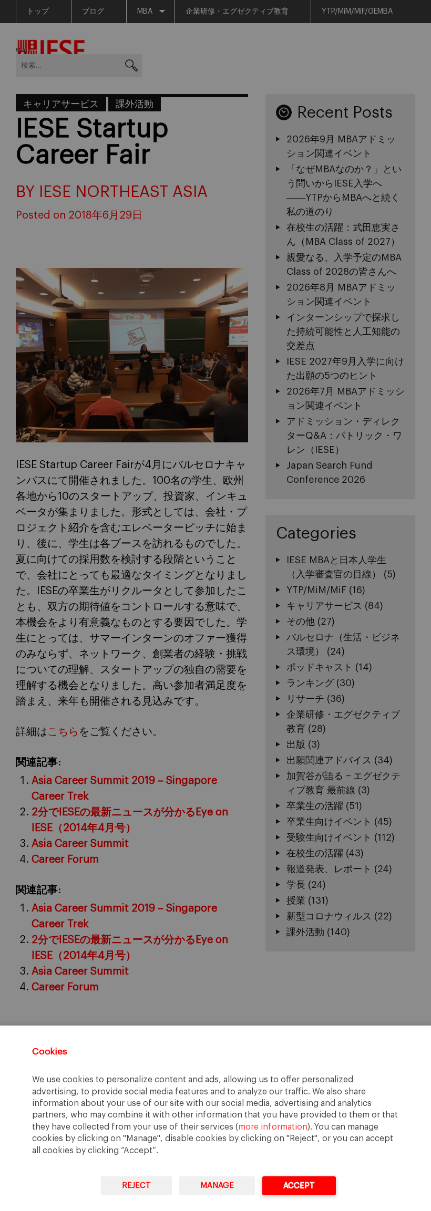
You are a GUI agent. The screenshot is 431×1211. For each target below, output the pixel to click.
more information (272, 1127)
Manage (217, 1185)
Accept (299, 1185)
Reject (136, 1185)
